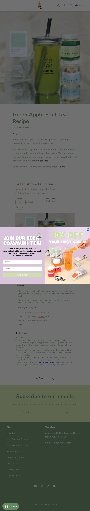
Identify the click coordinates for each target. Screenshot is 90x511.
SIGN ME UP (22, 275)
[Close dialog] (88, 229)
